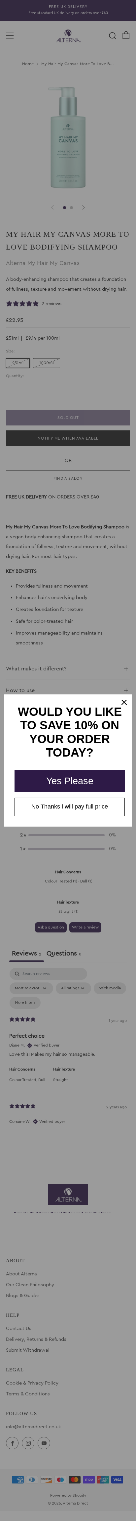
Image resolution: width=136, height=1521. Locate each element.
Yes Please (69, 781)
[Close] (124, 702)
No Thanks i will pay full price (69, 806)
